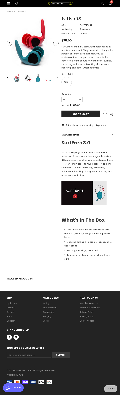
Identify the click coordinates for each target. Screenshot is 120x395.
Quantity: (66, 94)
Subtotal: (66, 105)
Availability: (67, 29)
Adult (67, 81)
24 (67, 125)
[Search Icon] (16, 3)
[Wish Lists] (105, 114)
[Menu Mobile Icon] (8, 3)
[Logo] (60, 3)
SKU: (63, 25)
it (13, 374)
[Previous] (9, 43)
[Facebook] (9, 337)
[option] (33, 43)
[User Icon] (102, 3)
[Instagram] (16, 337)
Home (10, 11)
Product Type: (68, 33)
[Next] (56, 43)
